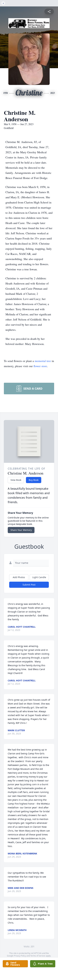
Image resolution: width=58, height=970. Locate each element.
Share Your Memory (21, 529)
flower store (40, 366)
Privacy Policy (20, 955)
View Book (15, 479)
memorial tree (43, 361)
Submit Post (29, 584)
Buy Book (34, 479)
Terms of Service (37, 955)
